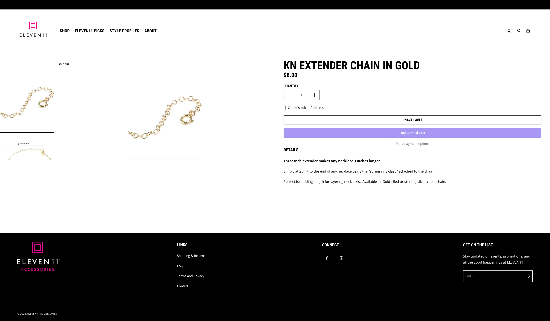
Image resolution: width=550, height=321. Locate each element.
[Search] (509, 30)
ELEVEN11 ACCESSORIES (42, 313)
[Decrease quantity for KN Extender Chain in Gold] (288, 95)
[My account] (518, 30)
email (470, 276)
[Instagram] (341, 258)
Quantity (291, 86)
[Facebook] (327, 258)
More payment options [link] (412, 143)
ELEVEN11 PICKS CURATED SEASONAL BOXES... (275, 4)
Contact (182, 286)
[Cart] (528, 30)
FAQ (180, 266)
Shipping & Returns (191, 255)
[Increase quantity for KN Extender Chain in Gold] (314, 95)
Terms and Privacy (190, 276)
